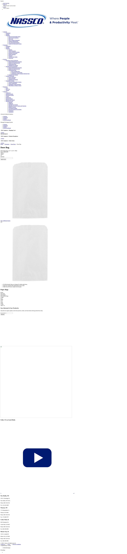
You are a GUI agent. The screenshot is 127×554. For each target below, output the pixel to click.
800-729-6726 (6, 3)
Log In (4, 7)
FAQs (9, 544)
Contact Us (3, 544)
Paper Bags (13, 144)
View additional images (5, 220)
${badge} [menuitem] (6, 547)
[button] (2, 132)
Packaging (6, 144)
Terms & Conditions (16, 544)
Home (2, 144)
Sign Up (5, 4)
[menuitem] (64, 552)
